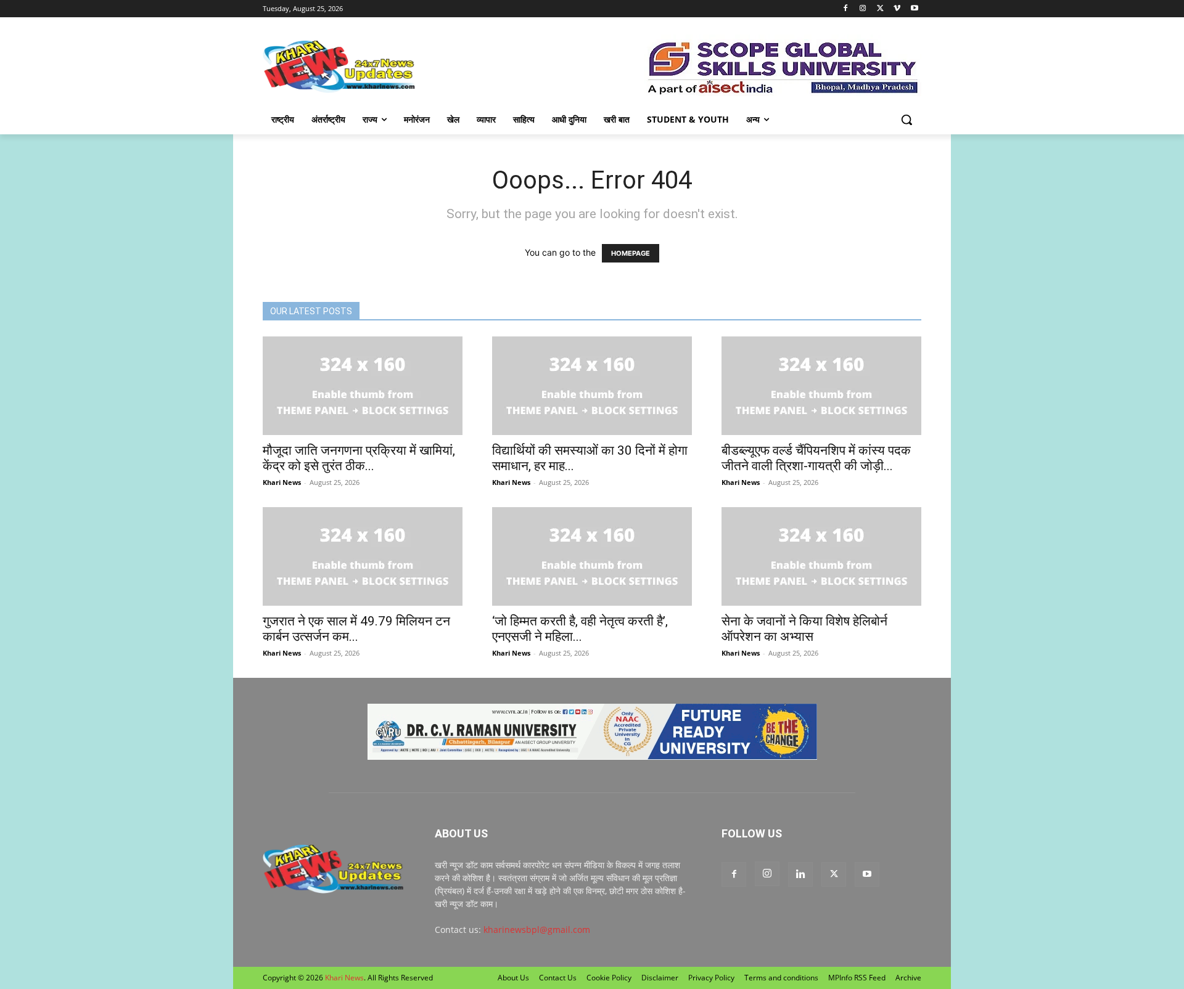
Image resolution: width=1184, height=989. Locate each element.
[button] (906, 119)
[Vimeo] (897, 9)
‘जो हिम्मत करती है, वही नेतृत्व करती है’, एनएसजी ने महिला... (580, 629)
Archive (908, 977)
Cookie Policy (608, 977)
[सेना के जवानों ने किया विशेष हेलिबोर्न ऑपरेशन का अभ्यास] (821, 556)
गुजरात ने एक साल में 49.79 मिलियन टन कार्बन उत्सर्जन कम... (356, 629)
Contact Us (558, 977)
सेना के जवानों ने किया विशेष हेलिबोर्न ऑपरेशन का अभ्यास (804, 629)
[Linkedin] (800, 874)
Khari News (282, 482)
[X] (880, 9)
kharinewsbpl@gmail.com (536, 929)
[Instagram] (863, 9)
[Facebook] (846, 9)
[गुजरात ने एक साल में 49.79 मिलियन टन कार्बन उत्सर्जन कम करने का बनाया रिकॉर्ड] (362, 556)
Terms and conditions (781, 977)
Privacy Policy (711, 977)
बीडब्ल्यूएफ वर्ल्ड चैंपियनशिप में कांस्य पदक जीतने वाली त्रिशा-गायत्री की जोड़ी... (816, 458)
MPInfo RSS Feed (857, 977)
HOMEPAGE (630, 253)
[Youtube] (914, 9)
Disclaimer (659, 977)
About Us (513, 977)
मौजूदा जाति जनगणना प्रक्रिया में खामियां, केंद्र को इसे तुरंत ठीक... (359, 458)
